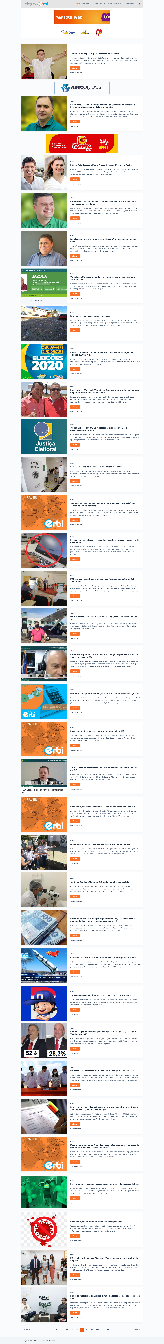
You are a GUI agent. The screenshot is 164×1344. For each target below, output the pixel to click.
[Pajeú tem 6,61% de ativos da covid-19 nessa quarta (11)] (44, 1229)
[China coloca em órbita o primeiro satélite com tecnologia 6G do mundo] (44, 965)
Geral (72, 50)
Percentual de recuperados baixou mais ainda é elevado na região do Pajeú (104, 1184)
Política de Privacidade (115, 4)
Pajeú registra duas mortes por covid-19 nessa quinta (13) (97, 731)
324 (87, 1330)
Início (78, 4)
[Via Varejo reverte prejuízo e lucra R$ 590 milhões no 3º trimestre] (44, 1003)
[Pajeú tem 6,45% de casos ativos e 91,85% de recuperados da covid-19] (44, 814)
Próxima (137, 1330)
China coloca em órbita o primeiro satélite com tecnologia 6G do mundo (103, 957)
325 (92, 1330)
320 (66, 1330)
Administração (130, 4)
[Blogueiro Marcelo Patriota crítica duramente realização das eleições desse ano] (44, 1304)
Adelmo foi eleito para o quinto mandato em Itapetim (94, 54)
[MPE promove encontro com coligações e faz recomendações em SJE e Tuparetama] (44, 588)
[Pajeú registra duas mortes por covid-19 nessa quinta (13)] (44, 739)
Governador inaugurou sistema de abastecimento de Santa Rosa (100, 844)
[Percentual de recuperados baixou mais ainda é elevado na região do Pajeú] (44, 1191)
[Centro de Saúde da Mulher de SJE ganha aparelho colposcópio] (44, 889)
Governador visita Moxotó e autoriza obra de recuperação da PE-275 (102, 1071)
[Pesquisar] (139, 4)
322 (77, 1330)
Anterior (27, 1330)
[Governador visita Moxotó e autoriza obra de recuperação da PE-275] (44, 1078)
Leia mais (76, 68)
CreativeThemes (54, 1341)
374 (107, 1330)
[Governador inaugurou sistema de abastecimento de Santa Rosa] (44, 852)
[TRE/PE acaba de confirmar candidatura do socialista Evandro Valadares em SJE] (44, 776)
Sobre (96, 4)
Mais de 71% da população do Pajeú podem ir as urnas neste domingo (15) (104, 693)
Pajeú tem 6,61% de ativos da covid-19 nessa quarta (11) (96, 1222)
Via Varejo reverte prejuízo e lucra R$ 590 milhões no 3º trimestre (100, 995)
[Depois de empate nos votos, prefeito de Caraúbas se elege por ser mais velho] (44, 248)
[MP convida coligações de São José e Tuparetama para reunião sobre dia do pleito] (44, 1267)
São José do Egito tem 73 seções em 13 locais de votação (97, 467)
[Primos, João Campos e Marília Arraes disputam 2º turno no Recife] (44, 172)
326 (97, 1330)
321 (72, 1330)
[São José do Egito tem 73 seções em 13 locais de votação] (44, 474)
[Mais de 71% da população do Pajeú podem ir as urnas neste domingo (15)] (44, 701)
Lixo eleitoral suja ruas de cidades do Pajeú (90, 316)
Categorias (86, 4)
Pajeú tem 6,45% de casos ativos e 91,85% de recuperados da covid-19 (103, 807)
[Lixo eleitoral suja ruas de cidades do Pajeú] (44, 323)
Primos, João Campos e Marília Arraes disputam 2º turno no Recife (101, 165)
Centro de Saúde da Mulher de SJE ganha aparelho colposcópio (99, 882)
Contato (103, 4)
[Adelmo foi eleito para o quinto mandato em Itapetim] (44, 61)
